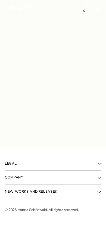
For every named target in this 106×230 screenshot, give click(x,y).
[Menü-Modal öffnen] (98, 8)
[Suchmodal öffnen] (74, 8)
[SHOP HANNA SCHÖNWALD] (17, 8)
